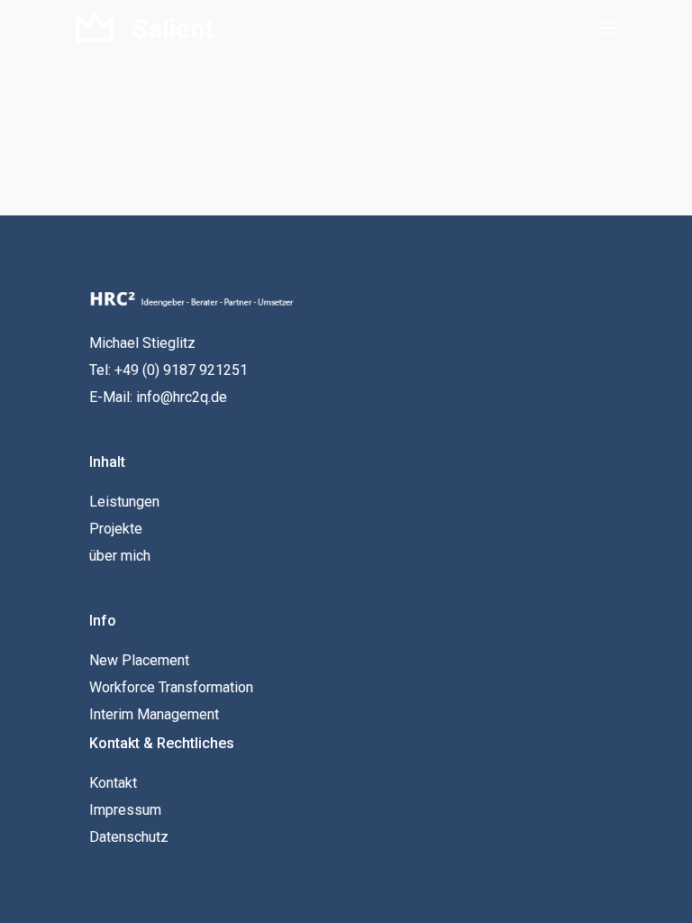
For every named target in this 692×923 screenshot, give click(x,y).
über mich (119, 555)
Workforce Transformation (171, 687)
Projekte (115, 528)
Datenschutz (128, 836)
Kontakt (113, 782)
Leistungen (124, 501)
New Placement (139, 660)
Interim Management (154, 714)
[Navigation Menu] (606, 27)
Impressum (125, 809)
